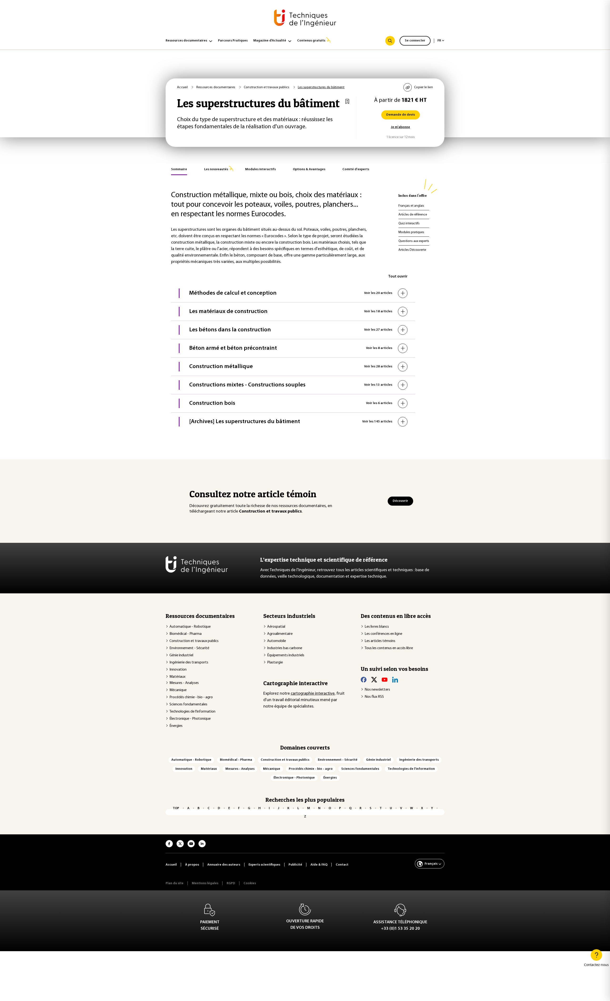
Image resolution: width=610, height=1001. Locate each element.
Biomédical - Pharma (185, 634)
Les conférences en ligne (383, 634)
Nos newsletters (377, 690)
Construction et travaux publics (194, 641)
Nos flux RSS (374, 697)
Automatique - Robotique (190, 627)
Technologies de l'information (192, 712)
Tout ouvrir (397, 276)
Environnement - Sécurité (189, 648)
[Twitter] (374, 679)
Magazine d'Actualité (269, 40)
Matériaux (177, 677)
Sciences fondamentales (188, 704)
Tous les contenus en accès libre (389, 648)
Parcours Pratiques (233, 40)
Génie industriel (181, 655)
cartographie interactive (313, 694)
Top (176, 808)
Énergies (176, 726)
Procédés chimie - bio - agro (191, 697)
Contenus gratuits (311, 40)
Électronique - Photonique (190, 719)
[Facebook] (363, 679)
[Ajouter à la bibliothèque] (347, 101)
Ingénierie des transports (188, 662)
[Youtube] (384, 679)
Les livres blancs (377, 627)
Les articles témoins (380, 641)
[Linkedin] (395, 679)
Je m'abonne (400, 127)
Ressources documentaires (186, 40)
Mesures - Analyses (184, 683)
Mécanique (178, 690)
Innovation (178, 670)
